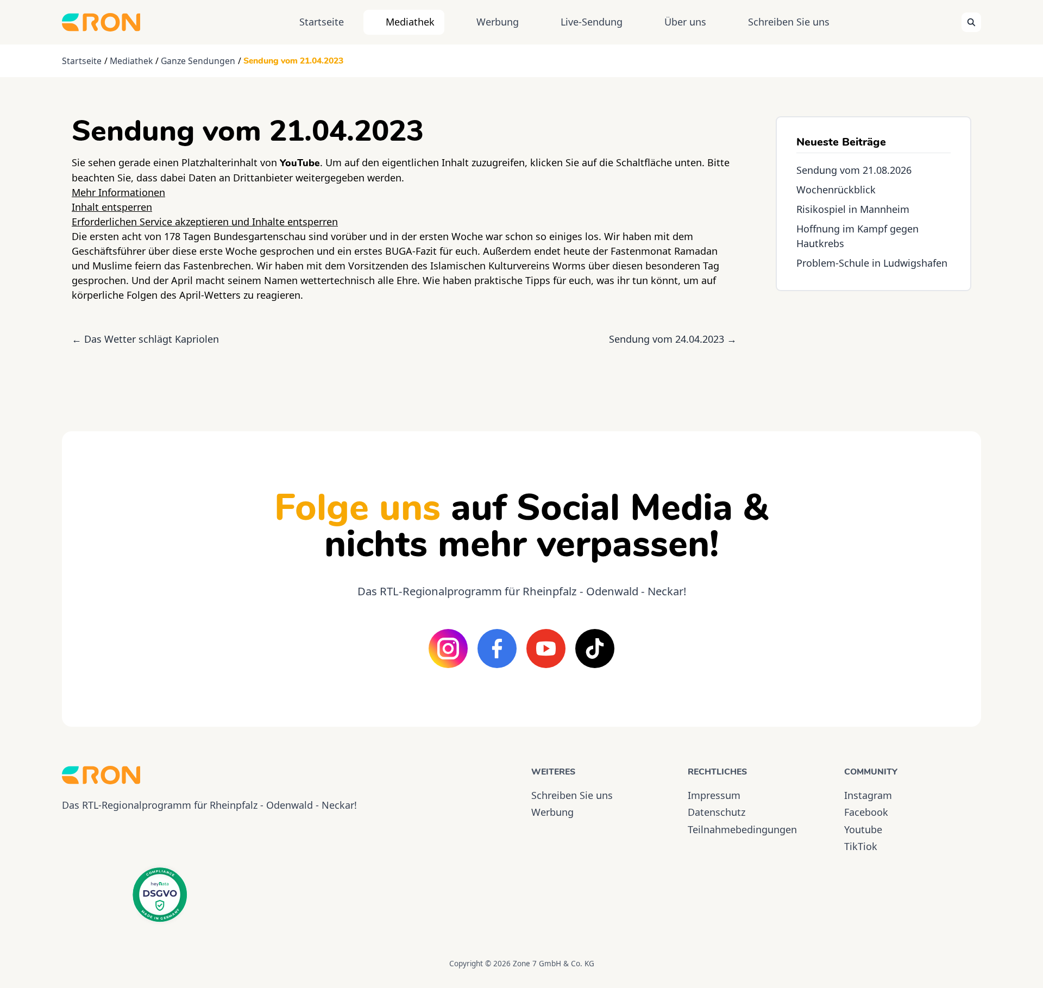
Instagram (868, 795)
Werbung (497, 21)
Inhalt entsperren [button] (112, 206)
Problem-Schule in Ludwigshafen (871, 262)
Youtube (863, 829)
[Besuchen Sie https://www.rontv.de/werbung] (873, 351)
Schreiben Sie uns (789, 21)
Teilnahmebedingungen (742, 829)
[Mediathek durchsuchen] (971, 22)
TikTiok (860, 846)
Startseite (321, 21)
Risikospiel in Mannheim (852, 209)
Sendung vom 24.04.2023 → (673, 338)
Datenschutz (716, 812)
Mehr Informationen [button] (118, 192)
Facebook (866, 812)
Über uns (685, 21)
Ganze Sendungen (198, 61)
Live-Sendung (592, 21)
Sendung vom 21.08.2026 (854, 170)
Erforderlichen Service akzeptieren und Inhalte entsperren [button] (205, 221)
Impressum (714, 795)
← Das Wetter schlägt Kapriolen (145, 338)
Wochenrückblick (836, 189)
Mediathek (410, 21)
